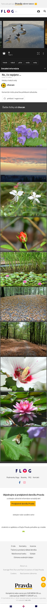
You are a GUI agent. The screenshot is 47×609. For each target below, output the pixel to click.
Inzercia (33, 546)
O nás (13, 546)
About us (23, 566)
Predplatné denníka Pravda (23, 503)
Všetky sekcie (28, 4)
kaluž (13, 62)
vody (35, 62)
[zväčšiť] (38, 53)
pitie (20, 62)
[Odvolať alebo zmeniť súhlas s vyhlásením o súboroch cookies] (43, 579)
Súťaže (32, 553)
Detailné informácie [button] (10, 69)
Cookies (13, 573)
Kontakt (36, 477)
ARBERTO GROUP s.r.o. (28, 595)
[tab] (23, 67)
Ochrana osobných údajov (23, 557)
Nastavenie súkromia (28, 573)
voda (28, 62)
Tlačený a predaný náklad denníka (24, 550)
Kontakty (22, 546)
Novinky (24, 477)
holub (5, 62)
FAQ (29, 477)
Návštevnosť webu (19, 553)
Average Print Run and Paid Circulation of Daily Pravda (23, 569)
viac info (28, 600)
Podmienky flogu (13, 477)
